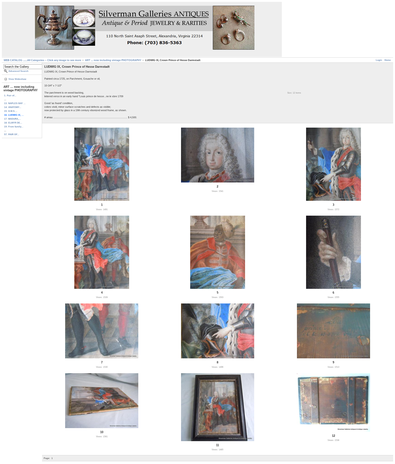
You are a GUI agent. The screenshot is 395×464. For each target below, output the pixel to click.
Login (379, 60)
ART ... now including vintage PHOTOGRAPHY (113, 60)
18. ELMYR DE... (13, 122)
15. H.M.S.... (10, 111)
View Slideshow (17, 79)
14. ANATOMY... (12, 107)
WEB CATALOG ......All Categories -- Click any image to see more (42, 60)
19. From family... (13, 126)
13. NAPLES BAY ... (15, 103)
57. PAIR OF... (11, 134)
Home (387, 60)
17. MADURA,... (12, 119)
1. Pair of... (10, 95)
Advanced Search (18, 71)
